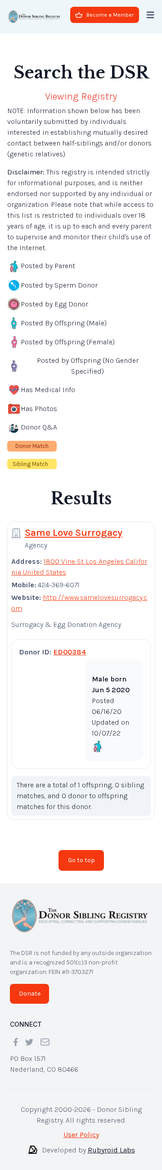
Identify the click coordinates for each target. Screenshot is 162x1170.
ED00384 (70, 652)
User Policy (81, 1134)
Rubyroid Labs (111, 1150)
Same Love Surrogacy (73, 533)
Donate (29, 993)
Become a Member (110, 15)
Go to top (81, 860)
